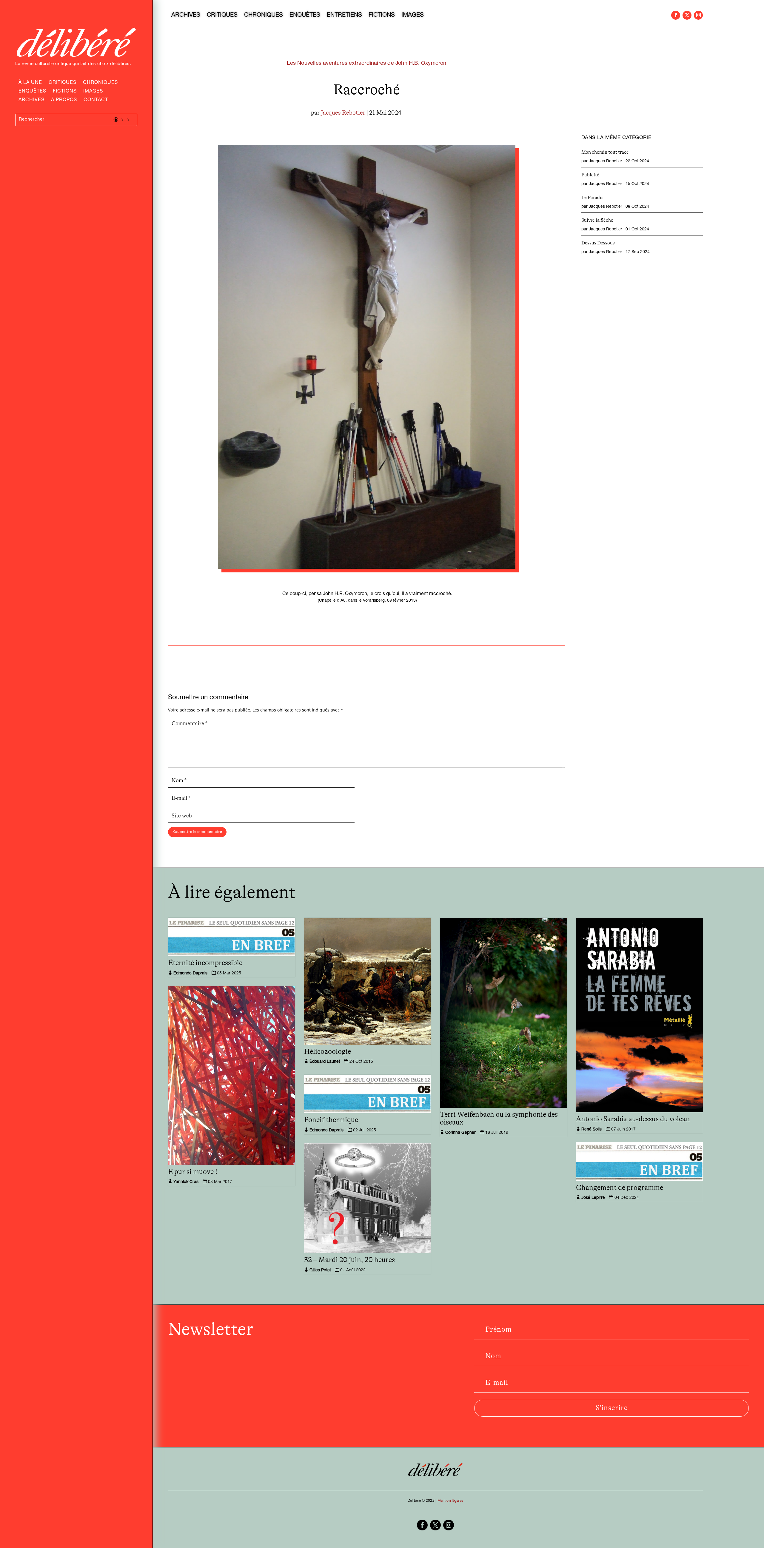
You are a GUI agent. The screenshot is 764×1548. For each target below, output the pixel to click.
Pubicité (590, 174)
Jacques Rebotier (343, 113)
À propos (64, 100)
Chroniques (100, 83)
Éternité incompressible (205, 963)
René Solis (591, 1130)
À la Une (30, 83)
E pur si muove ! (192, 1172)
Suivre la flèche (597, 220)
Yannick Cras (185, 1182)
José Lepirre (593, 1198)
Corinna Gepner (460, 1133)
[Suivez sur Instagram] (698, 15)
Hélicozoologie (327, 1051)
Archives (31, 100)
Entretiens (344, 16)
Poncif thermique (331, 1120)
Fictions (65, 92)
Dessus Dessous (598, 243)
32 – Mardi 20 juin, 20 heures (349, 1260)
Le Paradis (592, 197)
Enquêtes (32, 92)
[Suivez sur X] (687, 15)
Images (93, 92)
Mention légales (450, 1501)
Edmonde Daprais (190, 973)
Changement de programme (619, 1187)
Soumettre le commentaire (197, 832)
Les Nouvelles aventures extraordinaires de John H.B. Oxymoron (366, 63)
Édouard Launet (324, 1062)
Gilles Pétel (320, 1270)
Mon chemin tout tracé (605, 152)
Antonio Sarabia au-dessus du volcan (633, 1119)
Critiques (62, 83)
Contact (96, 100)
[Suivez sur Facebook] (675, 15)
